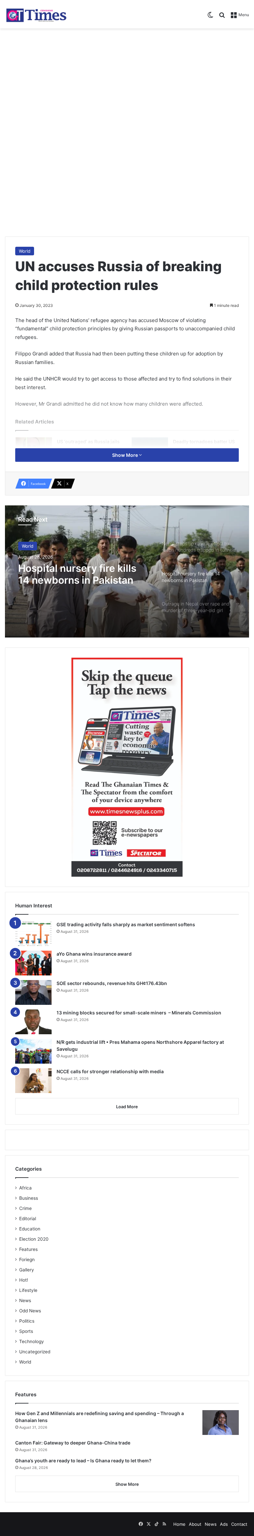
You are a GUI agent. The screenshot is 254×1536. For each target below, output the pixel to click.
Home (179, 1524)
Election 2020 (34, 1239)
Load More (127, 1106)
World (24, 251)
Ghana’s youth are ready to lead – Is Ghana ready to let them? (83, 1460)
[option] (127, 571)
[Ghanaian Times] (36, 14)
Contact (239, 1524)
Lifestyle (28, 1290)
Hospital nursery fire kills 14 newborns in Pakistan (77, 574)
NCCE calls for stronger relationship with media (110, 1071)
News (25, 1300)
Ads (224, 1524)
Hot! (23, 1280)
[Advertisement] (127, 81)
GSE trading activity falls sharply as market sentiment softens (126, 924)
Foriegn (27, 1259)
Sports (26, 1331)
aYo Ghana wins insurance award (94, 954)
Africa (25, 1187)
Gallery (26, 1269)
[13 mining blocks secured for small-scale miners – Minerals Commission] (33, 1021)
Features (28, 1249)
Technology (31, 1341)
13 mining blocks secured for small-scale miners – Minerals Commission (139, 1012)
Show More (125, 455)
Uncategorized (34, 1351)
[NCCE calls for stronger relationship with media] (33, 1080)
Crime (25, 1208)
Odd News (30, 1310)
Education (29, 1228)
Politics (26, 1321)
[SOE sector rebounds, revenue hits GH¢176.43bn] (33, 992)
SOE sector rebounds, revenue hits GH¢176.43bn (112, 983)
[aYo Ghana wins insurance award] (33, 963)
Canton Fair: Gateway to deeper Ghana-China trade (72, 1442)
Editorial (27, 1218)
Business (28, 1198)
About (195, 1524)
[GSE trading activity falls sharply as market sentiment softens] (33, 933)
